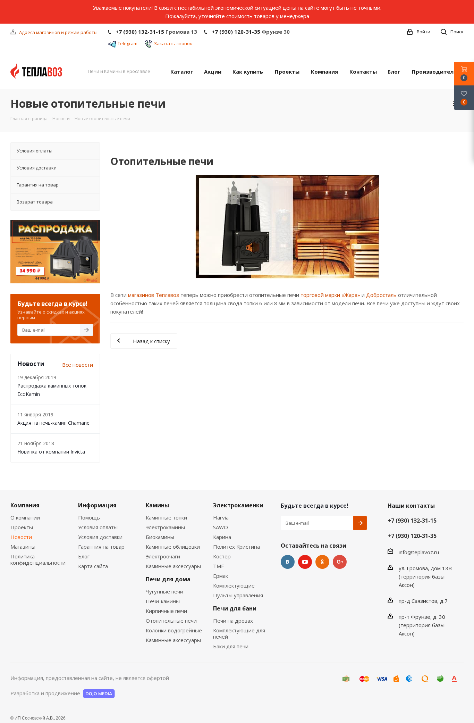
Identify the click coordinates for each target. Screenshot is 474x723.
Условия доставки (100, 536)
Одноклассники (322, 562)
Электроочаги (163, 556)
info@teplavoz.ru (419, 552)
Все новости (77, 364)
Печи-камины (163, 601)
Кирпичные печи (166, 610)
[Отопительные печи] (287, 227)
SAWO (220, 527)
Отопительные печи (171, 620)
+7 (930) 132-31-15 (140, 31)
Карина (222, 536)
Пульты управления (238, 595)
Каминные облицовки (173, 546)
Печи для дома (168, 579)
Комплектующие (234, 585)
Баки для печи (230, 646)
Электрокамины (165, 527)
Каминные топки (166, 517)
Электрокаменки (238, 505)
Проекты (21, 527)
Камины (157, 505)
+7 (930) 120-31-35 (236, 31)
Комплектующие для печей (239, 633)
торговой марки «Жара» (330, 294)
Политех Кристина (236, 546)
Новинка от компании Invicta (51, 451)
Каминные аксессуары (173, 566)
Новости (21, 536)
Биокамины (160, 536)
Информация (97, 505)
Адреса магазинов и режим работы (58, 32)
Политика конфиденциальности (38, 559)
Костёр (222, 556)
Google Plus (340, 562)
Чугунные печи (164, 591)
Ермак (220, 575)
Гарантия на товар (101, 546)
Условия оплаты (98, 527)
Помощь (89, 517)
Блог (84, 556)
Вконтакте (288, 562)
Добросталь (381, 294)
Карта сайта (93, 566)
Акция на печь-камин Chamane (53, 422)
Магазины (22, 546)
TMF (218, 566)
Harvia (221, 517)
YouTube (305, 562)
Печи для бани (234, 608)
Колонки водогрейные (174, 630)
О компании (25, 517)
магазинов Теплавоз (153, 294)
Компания (25, 505)
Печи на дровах (233, 620)
